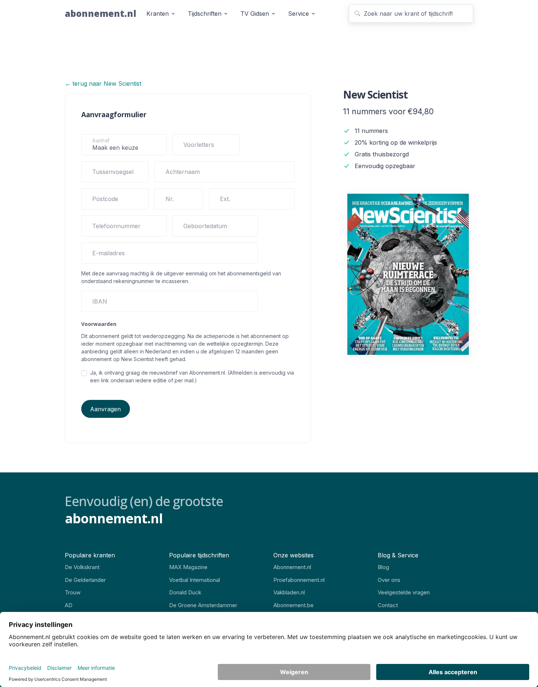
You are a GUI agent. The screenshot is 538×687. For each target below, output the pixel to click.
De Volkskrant (82, 567)
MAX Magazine (188, 567)
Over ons (389, 579)
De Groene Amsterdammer (203, 605)
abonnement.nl (100, 13)
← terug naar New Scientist (103, 83)
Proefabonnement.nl (299, 579)
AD (68, 605)
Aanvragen (105, 409)
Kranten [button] (157, 13)
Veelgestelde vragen (404, 592)
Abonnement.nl (292, 567)
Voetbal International (194, 579)
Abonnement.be (293, 605)
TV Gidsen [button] (254, 13)
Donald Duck (185, 592)
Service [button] (298, 13)
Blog (383, 567)
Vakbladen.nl (289, 592)
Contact (388, 605)
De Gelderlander (85, 579)
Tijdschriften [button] (204, 13)
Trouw (73, 592)
